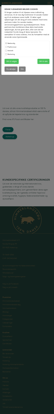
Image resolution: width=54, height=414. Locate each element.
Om (22, 69)
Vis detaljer (11, 69)
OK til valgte (11, 61)
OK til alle (43, 61)
